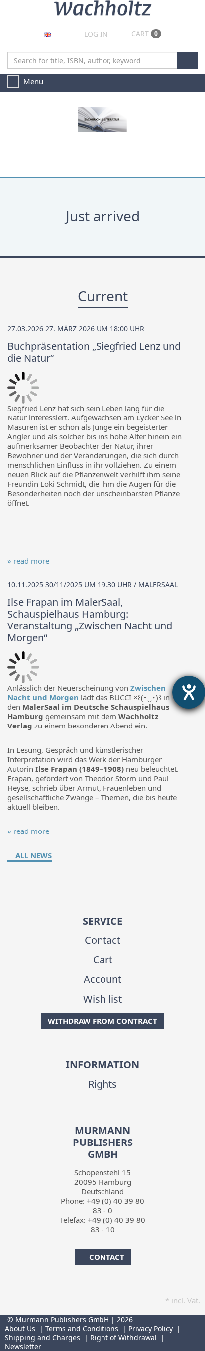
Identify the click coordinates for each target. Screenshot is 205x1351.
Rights (102, 1084)
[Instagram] (109, 1118)
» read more (28, 561)
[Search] (187, 60)
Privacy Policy (150, 1328)
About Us (20, 1328)
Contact (102, 940)
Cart (143, 33)
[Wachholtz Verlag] (102, 7)
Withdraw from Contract (102, 1021)
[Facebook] (94, 1118)
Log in (95, 34)
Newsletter (23, 1346)
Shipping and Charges (42, 1337)
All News (32, 855)
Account (102, 979)
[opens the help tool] (188, 692)
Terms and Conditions (81, 1328)
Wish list (102, 999)
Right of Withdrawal (123, 1337)
